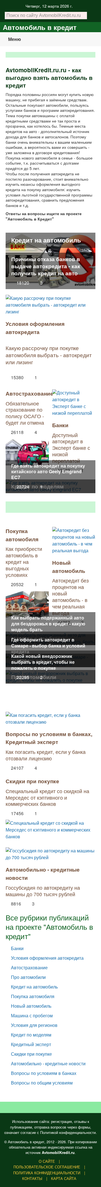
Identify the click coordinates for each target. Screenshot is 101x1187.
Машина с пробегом (32, 1015)
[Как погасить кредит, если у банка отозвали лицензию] (50, 718)
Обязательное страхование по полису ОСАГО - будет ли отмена (25, 413)
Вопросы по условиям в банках (48, 734)
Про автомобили (28, 977)
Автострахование (29, 393)
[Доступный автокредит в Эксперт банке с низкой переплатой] (73, 402)
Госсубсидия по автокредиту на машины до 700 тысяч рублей (43, 891)
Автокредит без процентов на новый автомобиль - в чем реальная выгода (70, 596)
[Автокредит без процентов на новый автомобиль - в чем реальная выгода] (73, 540)
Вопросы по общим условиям (42, 1082)
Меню (14, 39)
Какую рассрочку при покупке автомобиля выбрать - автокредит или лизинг (49, 355)
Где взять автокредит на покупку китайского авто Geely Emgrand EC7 (48, 471)
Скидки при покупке (32, 781)
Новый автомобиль (68, 566)
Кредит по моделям (31, 1034)
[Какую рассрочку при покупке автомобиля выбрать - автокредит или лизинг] (50, 305)
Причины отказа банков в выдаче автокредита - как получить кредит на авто (45, 266)
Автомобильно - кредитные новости (48, 1063)
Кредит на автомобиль (46, 240)
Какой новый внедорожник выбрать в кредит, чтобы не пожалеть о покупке (43, 662)
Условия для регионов (34, 1025)
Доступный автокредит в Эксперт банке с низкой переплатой (71, 447)
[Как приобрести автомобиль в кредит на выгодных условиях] (27, 603)
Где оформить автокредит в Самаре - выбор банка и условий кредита (48, 645)
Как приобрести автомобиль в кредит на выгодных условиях (24, 561)
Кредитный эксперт (32, 742)
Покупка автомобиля (22, 535)
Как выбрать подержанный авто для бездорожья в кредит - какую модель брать (48, 623)
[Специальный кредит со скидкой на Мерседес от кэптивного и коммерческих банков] (50, 828)
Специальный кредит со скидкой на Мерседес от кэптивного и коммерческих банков (47, 797)
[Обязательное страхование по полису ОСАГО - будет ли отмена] (27, 451)
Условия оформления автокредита (35, 328)
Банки (60, 425)
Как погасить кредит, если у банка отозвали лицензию (46, 755)
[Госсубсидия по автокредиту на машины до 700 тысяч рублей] (50, 854)
